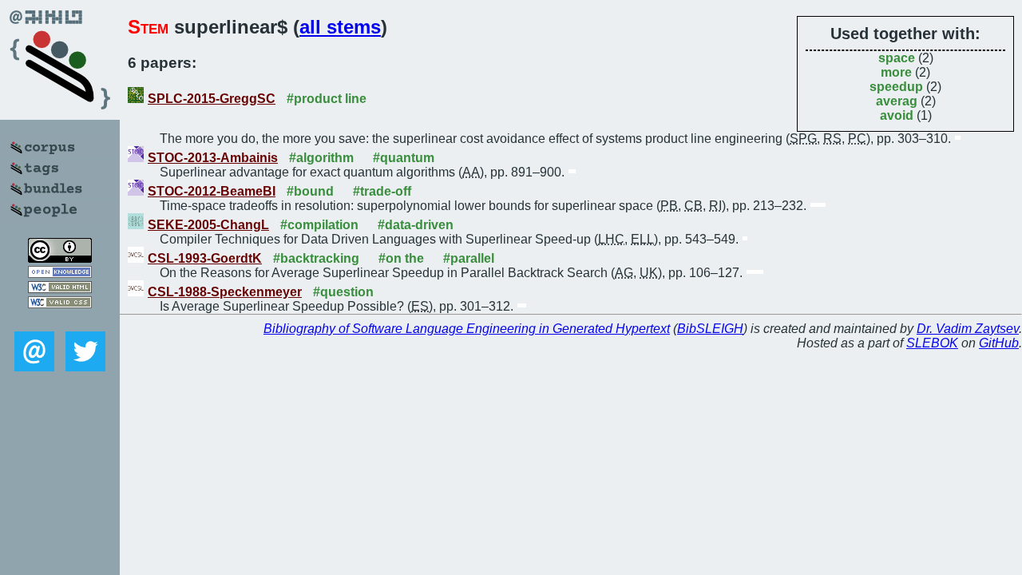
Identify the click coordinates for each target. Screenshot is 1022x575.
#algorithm (321, 158)
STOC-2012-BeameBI (211, 191)
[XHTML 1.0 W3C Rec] (60, 288)
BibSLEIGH (710, 328)
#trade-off (382, 191)
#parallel (468, 258)
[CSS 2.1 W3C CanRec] (60, 320)
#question (343, 292)
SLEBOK (932, 343)
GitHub (999, 343)
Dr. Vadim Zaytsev (968, 328)
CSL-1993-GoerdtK (205, 258)
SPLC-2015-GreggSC (211, 98)
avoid (896, 115)
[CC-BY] (60, 258)
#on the (401, 258)
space (896, 58)
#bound (310, 191)
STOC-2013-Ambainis (213, 158)
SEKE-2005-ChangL (208, 225)
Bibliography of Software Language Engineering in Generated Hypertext (466, 328)
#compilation (319, 225)
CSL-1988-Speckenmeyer (225, 292)
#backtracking (316, 258)
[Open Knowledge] (60, 273)
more (896, 72)
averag (896, 101)
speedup (896, 86)
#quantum (403, 158)
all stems (340, 27)
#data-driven (416, 225)
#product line (326, 98)
